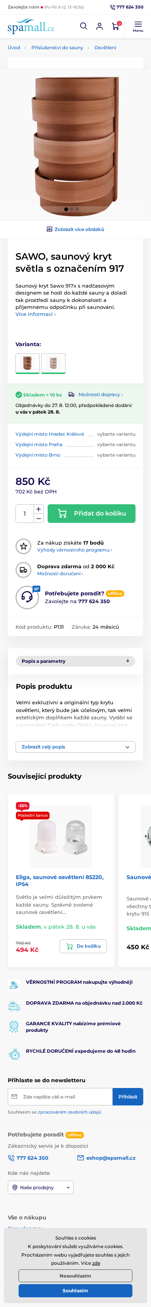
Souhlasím (75, 1290)
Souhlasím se (54, 1112)
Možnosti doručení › (60, 573)
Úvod (14, 47)
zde (96, 1263)
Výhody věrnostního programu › (74, 550)
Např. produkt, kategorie (57, 61)
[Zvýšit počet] (38, 509)
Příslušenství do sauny (57, 47)
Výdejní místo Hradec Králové (49, 434)
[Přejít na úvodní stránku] (31, 26)
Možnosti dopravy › (101, 394)
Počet (25, 514)
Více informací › (35, 314)
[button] (84, 26)
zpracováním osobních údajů (69, 1112)
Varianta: (28, 344)
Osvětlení (105, 47)
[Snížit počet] (38, 518)
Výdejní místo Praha (38, 444)
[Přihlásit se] (99, 26)
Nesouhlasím (75, 1276)
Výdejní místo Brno (37, 455)
